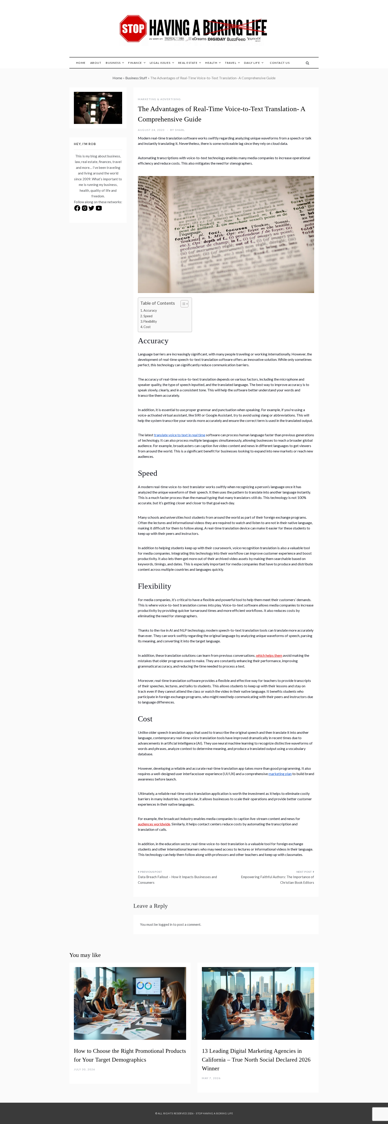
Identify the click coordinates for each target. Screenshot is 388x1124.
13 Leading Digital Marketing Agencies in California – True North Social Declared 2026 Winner (256, 1060)
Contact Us (280, 62)
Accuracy (150, 310)
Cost (147, 327)
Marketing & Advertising (159, 99)
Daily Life (252, 62)
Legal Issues (160, 62)
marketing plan (280, 773)
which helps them (269, 655)
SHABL (180, 130)
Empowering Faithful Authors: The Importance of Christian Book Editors (277, 880)
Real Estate (188, 62)
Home (81, 62)
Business (113, 62)
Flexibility (150, 321)
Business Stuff (136, 78)
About (95, 62)
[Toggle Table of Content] (182, 304)
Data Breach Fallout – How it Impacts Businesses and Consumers (177, 880)
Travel (230, 62)
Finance (135, 62)
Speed (147, 316)
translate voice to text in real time (179, 435)
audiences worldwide (154, 824)
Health (211, 62)
